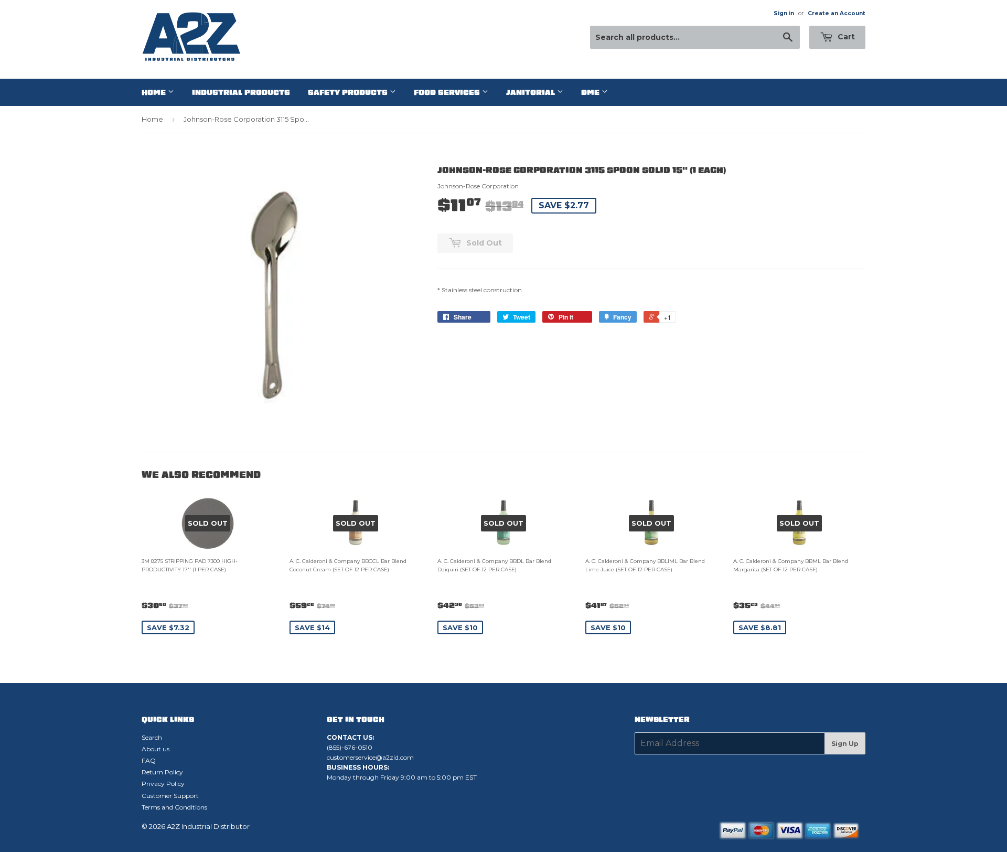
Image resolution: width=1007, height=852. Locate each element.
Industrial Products (241, 92)
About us (155, 749)
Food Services (448, 92)
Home (155, 92)
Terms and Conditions (174, 807)
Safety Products (349, 92)
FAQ (149, 760)
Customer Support (170, 796)
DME (591, 92)
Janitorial (531, 92)
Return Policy (162, 772)
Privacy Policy (163, 783)
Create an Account (836, 13)
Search (152, 737)
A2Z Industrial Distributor (208, 826)
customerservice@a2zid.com (370, 757)
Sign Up (845, 744)
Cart (845, 36)
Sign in (784, 13)
